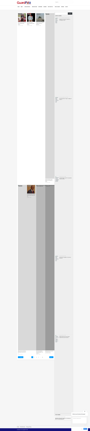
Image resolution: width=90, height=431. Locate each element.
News (22, 6)
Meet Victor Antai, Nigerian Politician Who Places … (30, 23)
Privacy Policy (28, 426)
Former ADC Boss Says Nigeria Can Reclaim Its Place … (48, 180)
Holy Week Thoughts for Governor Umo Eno (65, 258)
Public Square (57, 6)
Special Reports (27, 6)
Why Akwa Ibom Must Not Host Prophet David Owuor (22, 23)
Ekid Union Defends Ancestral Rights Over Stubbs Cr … (39, 352)
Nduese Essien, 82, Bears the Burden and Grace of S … (22, 352)
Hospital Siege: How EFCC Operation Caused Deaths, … (65, 178)
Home (18, 6)
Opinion (62, 6)
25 (42, 357)
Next (51, 357)
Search (70, 13)
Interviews (40, 6)
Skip (82, 428)
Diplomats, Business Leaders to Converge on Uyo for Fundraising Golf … (63, 419)
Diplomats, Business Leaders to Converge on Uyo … (64, 20)
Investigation (34, 6)
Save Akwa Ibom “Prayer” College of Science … (65, 99)
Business (45, 6)
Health (66, 6)
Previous (21, 357)
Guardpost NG (19, 429)
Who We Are (22, 426)
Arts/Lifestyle (50, 6)
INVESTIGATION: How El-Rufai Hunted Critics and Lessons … (64, 337)
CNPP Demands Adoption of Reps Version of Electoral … (40, 23)
